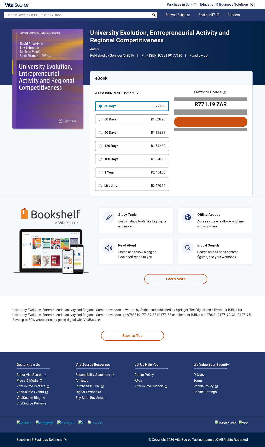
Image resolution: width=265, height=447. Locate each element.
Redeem (234, 15)
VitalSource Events (31, 392)
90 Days (134, 133)
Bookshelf (206, 15)
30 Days (134, 106)
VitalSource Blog (29, 398)
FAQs (138, 381)
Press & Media (28, 381)
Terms (198, 381)
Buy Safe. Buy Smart (90, 398)
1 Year (134, 172)
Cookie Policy (204, 386)
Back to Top (132, 335)
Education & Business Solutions (224, 4)
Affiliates (82, 381)
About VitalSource (30, 375)
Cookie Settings (205, 392)
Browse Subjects (177, 15)
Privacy (199, 375)
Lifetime (134, 186)
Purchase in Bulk (180, 4)
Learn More (176, 279)
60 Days (134, 119)
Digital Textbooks (88, 392)
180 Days (134, 159)
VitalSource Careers (31, 386)
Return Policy (144, 375)
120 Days (134, 146)
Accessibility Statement (93, 375)
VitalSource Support (149, 386)
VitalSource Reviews (32, 403)
